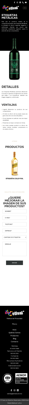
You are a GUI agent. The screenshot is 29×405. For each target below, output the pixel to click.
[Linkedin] (20, 2)
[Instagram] (17, 2)
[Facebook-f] (14, 2)
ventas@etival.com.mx (14, 394)
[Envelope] (26, 2)
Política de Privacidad (14, 318)
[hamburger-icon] (25, 8)
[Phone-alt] (23, 2)
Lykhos (20, 403)
